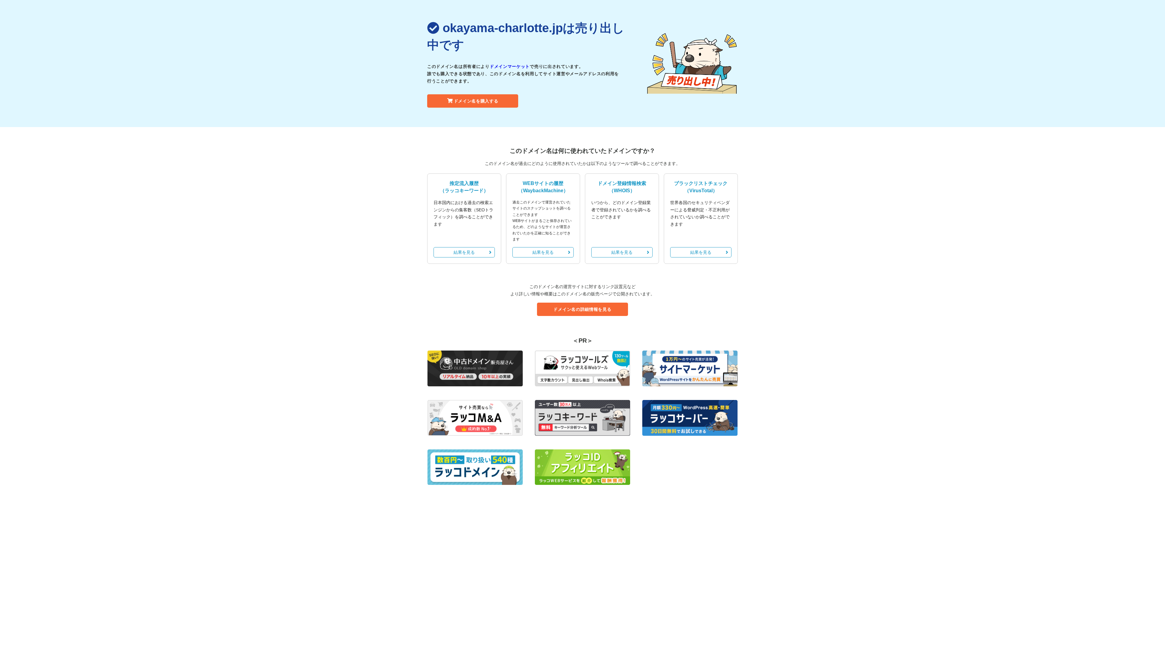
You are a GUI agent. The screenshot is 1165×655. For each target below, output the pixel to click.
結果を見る (464, 252)
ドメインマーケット (510, 66)
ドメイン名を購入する (476, 101)
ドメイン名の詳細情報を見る (582, 309)
